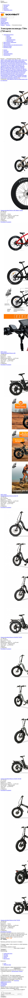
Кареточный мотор (16, 67)
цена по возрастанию (19, 79)
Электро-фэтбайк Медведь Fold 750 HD (10, 920)
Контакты (5, 8)
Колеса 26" (20, 69)
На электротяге (22, 71)
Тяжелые (15, 77)
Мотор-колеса (6, 43)
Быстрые (13, 62)
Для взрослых (19, 63)
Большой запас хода (6, 62)
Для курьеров (11, 65)
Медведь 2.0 (4, 71)
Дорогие (17, 66)
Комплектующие (7, 46)
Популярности (10, 79)
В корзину (8, 221)
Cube (25, 60)
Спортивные (10, 77)
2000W (10, 60)
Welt (19, 61)
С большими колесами (21, 75)
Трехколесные (9, 41)
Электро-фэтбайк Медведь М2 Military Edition (12, 210)
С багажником (12, 75)
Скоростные (4, 77)
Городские (8, 37)
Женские (3, 67)
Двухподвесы (4, 63)
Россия (12, 74)
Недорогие (3, 72)
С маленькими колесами (7, 76)
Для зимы (25, 63)
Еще (19, 77)
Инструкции (6, 958)
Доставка (5, 6)
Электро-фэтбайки (10, 39)
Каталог (8, 25)
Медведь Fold (10, 71)
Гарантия (5, 956)
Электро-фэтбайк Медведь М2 (8, 353)
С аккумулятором (18, 74)
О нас (4, 963)
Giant (5, 61)
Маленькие (20, 70)
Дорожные (22, 66)
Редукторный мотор (6, 74)
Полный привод (15, 72)
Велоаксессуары (7, 47)
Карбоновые (8, 67)
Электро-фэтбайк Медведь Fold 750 (9, 495)
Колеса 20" (9, 69)
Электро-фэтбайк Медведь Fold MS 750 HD (11, 637)
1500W (6, 60)
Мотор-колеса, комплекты (9, 42)
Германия (17, 62)
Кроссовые (5, 70)
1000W (2, 60)
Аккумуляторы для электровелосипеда (12, 44)
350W (19, 60)
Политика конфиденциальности (10, 981)
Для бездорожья (11, 63)
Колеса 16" (3, 69)
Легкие (15, 70)
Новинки (8, 72)
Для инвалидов (4, 65)
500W (22, 60)
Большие (22, 61)
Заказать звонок (4, 22)
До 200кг (12, 66)
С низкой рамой (17, 76)
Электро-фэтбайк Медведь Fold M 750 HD (11, 778)
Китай (22, 67)
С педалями (24, 76)
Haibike (9, 61)
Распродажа (6, 4)
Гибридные (23, 62)
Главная (3, 25)
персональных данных (17, 971)
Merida (12, 61)
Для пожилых (18, 65)
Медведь (25, 70)
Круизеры (10, 70)
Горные (8, 36)
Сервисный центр (7, 10)
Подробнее (3, 221)
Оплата (5, 7)
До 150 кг (7, 66)
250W (13, 60)
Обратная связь (7, 964)
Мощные (16, 71)
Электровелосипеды (8, 34)
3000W (16, 60)
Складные (8, 38)
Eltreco (2, 61)
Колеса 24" (14, 69)
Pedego (16, 61)
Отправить (3, 949)
